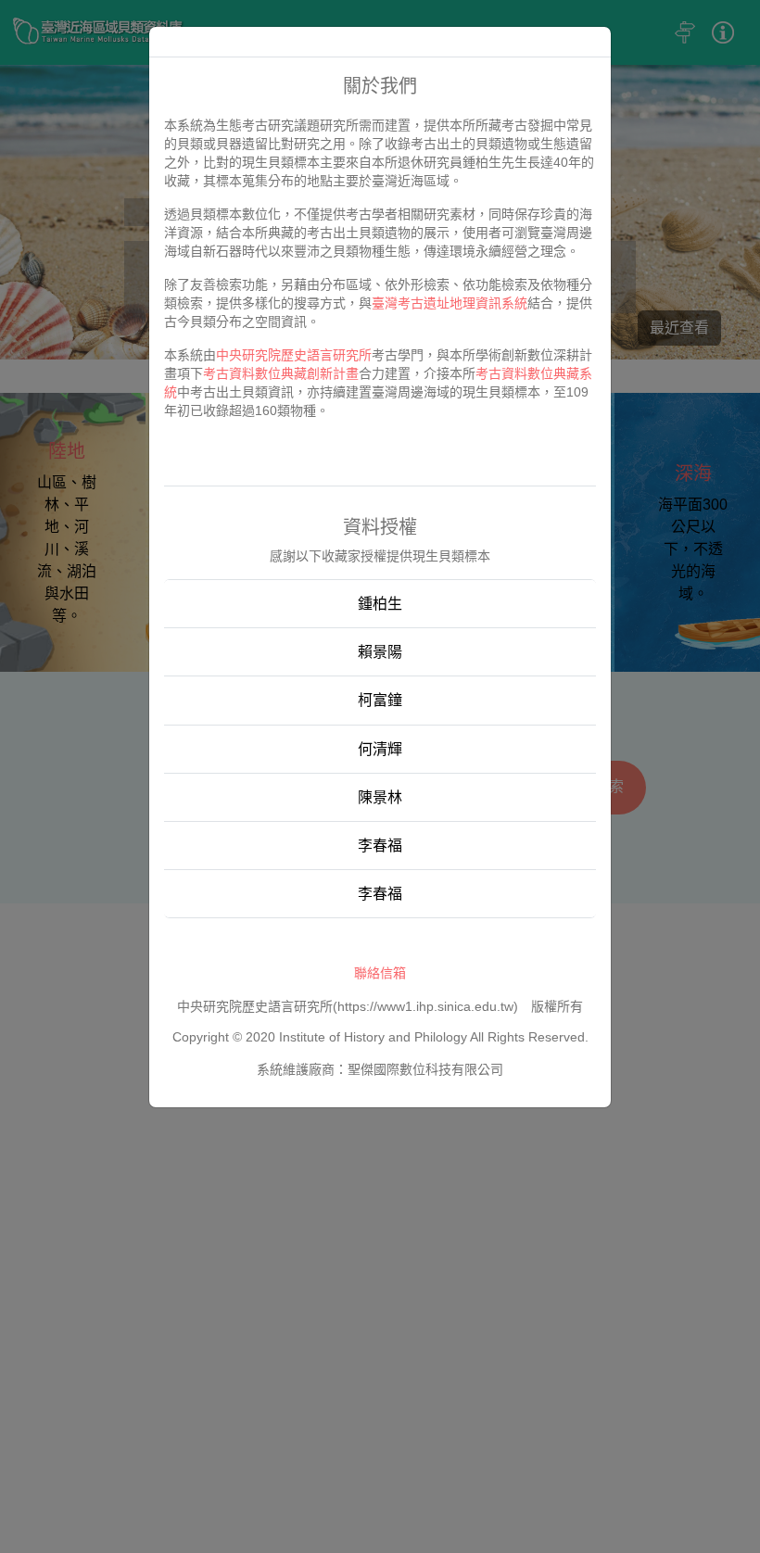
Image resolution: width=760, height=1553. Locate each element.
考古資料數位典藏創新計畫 (281, 373)
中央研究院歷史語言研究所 (294, 354)
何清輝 (380, 749)
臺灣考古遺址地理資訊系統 (449, 303)
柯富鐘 (380, 700)
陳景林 (380, 797)
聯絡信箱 (380, 973)
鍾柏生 (380, 604)
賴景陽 (380, 652)
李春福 (380, 845)
